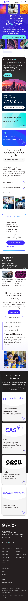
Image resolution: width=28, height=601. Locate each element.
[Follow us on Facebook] (3, 511)
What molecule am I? (15, 242)
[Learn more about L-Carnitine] (14, 236)
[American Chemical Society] (5, 2)
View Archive (10, 246)
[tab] (15, 323)
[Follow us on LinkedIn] (13, 511)
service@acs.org (6, 499)
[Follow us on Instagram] (6, 511)
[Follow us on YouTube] (9, 511)
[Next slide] (25, 268)
